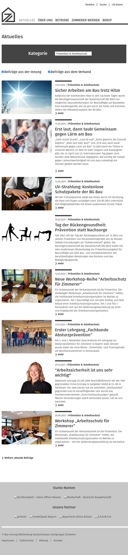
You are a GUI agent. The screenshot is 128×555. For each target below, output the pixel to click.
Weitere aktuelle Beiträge (18, 457)
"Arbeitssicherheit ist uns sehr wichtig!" (84, 373)
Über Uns (45, 20)
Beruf (107, 20)
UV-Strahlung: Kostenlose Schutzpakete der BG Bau (79, 189)
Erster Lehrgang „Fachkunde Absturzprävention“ (81, 332)
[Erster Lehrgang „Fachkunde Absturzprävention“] (27, 352)
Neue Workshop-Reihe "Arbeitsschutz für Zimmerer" (90, 282)
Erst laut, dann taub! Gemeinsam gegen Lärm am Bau (85, 132)
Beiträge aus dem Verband (71, 72)
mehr (61, 113)
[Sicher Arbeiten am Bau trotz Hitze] (27, 113)
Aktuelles (27, 20)
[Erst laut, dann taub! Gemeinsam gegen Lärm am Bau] (27, 151)
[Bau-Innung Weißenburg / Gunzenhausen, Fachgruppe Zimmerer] (10, 21)
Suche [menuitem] (103, 4)
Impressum (8, 540)
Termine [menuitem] (89, 4)
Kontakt (58, 540)
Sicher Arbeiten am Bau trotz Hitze (87, 90)
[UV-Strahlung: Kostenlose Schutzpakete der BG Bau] (27, 209)
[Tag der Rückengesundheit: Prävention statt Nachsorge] (27, 247)
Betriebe (62, 20)
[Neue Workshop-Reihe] (27, 301)
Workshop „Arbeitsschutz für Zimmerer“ (82, 423)
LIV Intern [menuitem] (117, 4)
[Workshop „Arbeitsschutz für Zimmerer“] (27, 443)
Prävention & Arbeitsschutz (83, 84)
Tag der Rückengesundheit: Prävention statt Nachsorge (81, 228)
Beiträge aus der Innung (22, 72)
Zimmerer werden (86, 20)
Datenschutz (27, 540)
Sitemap (43, 540)
